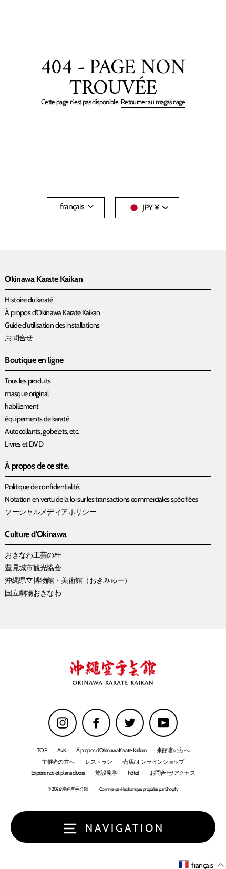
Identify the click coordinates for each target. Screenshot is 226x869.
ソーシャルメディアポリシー (50, 512)
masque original (26, 393)
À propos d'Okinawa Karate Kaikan (52, 312)
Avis (61, 750)
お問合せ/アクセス (172, 772)
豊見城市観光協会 (33, 567)
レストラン (98, 761)
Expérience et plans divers (58, 772)
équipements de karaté (37, 418)
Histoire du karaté (29, 300)
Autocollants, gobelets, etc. (42, 431)
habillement (21, 406)
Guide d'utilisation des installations (52, 325)
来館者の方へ (173, 750)
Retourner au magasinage (153, 102)
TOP (42, 750)
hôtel (133, 772)
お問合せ (19, 337)
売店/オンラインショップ (153, 761)
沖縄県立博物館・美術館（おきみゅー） (68, 580)
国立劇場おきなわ (33, 593)
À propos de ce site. (37, 466)
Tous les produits (27, 381)
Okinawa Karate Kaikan (44, 279)
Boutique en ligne (34, 360)
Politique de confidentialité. (42, 486)
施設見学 (106, 772)
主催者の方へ (58, 761)
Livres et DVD (24, 444)
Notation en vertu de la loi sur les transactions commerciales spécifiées (101, 499)
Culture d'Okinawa (35, 534)
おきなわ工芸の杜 (33, 555)
